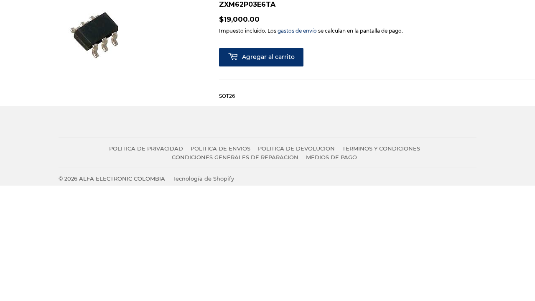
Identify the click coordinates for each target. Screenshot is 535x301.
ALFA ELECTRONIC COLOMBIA (122, 178)
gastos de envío (297, 31)
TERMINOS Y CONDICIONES (381, 148)
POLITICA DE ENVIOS (220, 148)
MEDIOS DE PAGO (331, 157)
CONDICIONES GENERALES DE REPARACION (235, 157)
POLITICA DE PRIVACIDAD (146, 148)
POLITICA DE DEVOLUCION (296, 148)
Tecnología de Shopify (203, 178)
